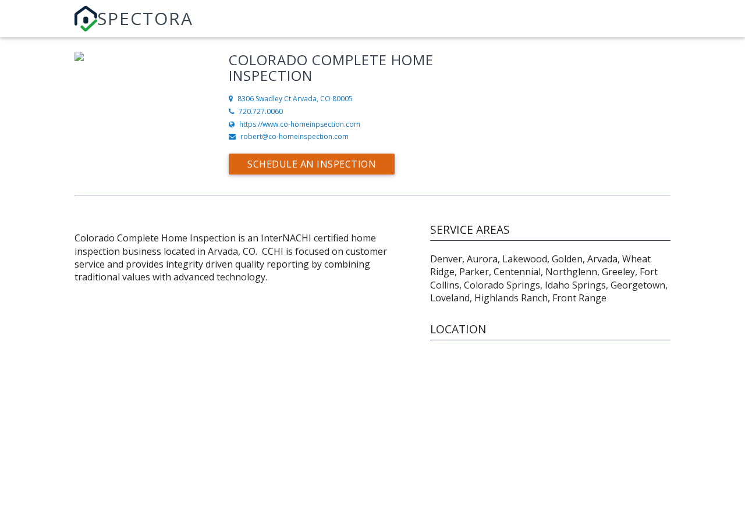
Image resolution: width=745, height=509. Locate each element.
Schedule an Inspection (311, 164)
